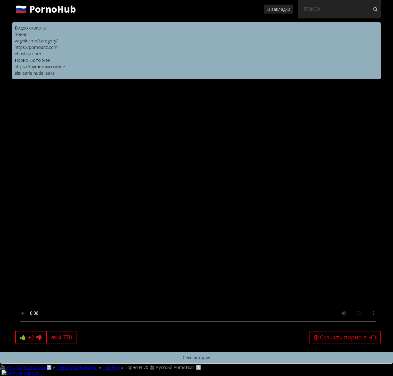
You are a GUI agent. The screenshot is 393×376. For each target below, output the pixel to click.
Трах (112, 93)
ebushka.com (28, 54)
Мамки (359, 93)
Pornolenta (27, 105)
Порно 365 (125, 99)
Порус (262, 99)
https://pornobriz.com (36, 47)
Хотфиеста (346, 99)
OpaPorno (298, 99)
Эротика (97, 93)
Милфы (23, 99)
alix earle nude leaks (35, 73)
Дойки (105, 99)
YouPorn (232, 99)
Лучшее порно (192, 93)
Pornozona (321, 99)
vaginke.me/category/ (36, 41)
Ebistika (188, 99)
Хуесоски (250, 93)
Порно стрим (224, 93)
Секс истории (197, 357)
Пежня (88, 99)
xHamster (149, 99)
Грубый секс (275, 93)
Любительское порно (56, 99)
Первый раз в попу (330, 93)
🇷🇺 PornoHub (45, 9)
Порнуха (76, 93)
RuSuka (278, 99)
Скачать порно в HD (347, 337)
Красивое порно (157, 93)
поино (21, 34)
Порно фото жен (32, 60)
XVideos (169, 99)
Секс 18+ (128, 93)
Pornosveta (209, 99)
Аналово (299, 93)
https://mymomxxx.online (40, 66)
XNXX (248, 99)
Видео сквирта (30, 28)
